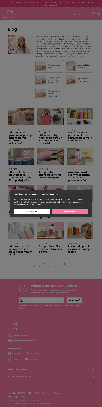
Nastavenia (32, 211)
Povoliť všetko (70, 211)
